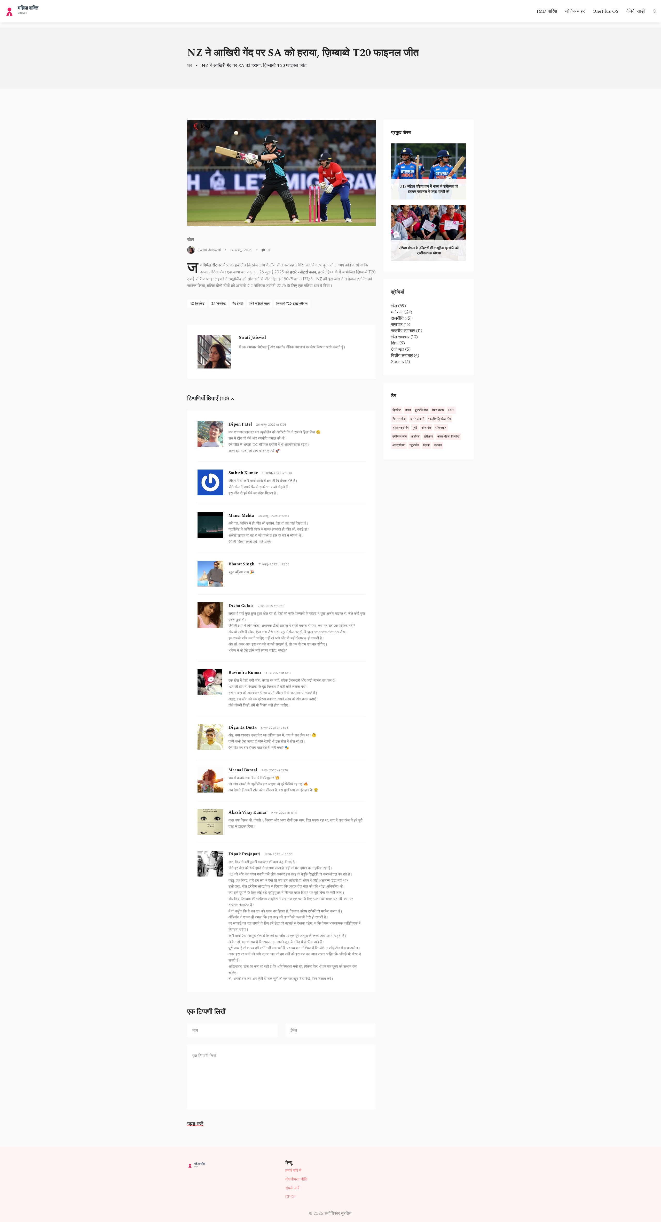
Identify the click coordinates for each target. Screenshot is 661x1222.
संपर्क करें (292, 1187)
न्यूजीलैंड (414, 445)
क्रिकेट (396, 410)
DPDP (290, 1196)
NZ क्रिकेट (197, 303)
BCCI (451, 410)
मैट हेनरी (237, 303)
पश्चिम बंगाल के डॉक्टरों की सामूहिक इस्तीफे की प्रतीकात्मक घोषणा (429, 250)
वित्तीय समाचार (405, 355)
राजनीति (401, 318)
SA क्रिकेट (218, 303)
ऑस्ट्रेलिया (398, 445)
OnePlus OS (605, 11)
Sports (400, 361)
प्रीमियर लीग (399, 436)
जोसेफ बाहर (575, 11)
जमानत (438, 445)
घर (189, 65)
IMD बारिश (547, 11)
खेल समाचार (404, 336)
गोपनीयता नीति (296, 1179)
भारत (408, 410)
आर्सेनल (415, 436)
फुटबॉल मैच (421, 410)
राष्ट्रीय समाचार (406, 330)
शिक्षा (398, 342)
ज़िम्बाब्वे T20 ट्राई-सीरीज (292, 303)
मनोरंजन (401, 311)
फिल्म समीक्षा (399, 419)
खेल (190, 239)
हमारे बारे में (293, 1170)
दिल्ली (426, 445)
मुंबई (415, 427)
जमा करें (195, 1123)
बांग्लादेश (426, 427)
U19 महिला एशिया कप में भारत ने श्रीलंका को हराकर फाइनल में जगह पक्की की (428, 189)
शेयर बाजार (438, 410)
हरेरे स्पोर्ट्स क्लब (259, 303)
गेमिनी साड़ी (635, 11)
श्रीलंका (428, 436)
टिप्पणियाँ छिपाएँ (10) (208, 398)
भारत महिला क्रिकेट (448, 436)
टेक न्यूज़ (401, 349)
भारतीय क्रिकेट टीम (439, 419)
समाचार (400, 324)
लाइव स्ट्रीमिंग (400, 427)
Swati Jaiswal (209, 249)
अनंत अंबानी (417, 419)
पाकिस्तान (440, 427)
